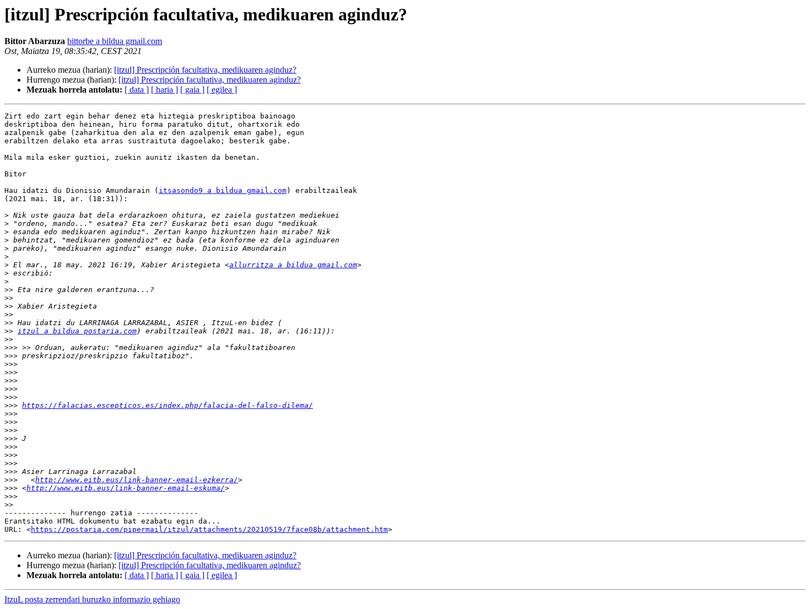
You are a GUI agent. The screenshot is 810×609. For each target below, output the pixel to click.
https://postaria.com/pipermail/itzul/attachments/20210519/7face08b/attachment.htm (209, 529)
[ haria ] (164, 89)
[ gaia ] (192, 89)
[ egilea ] (222, 89)
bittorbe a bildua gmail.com (114, 41)
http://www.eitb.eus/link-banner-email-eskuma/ (125, 488)
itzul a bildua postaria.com (77, 331)
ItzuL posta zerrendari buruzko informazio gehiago (92, 599)
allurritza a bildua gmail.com (293, 265)
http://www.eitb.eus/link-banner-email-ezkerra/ (136, 480)
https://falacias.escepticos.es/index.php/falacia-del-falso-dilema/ (167, 405)
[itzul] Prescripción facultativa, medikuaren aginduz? (205, 69)
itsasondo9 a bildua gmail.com (223, 190)
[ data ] (137, 89)
